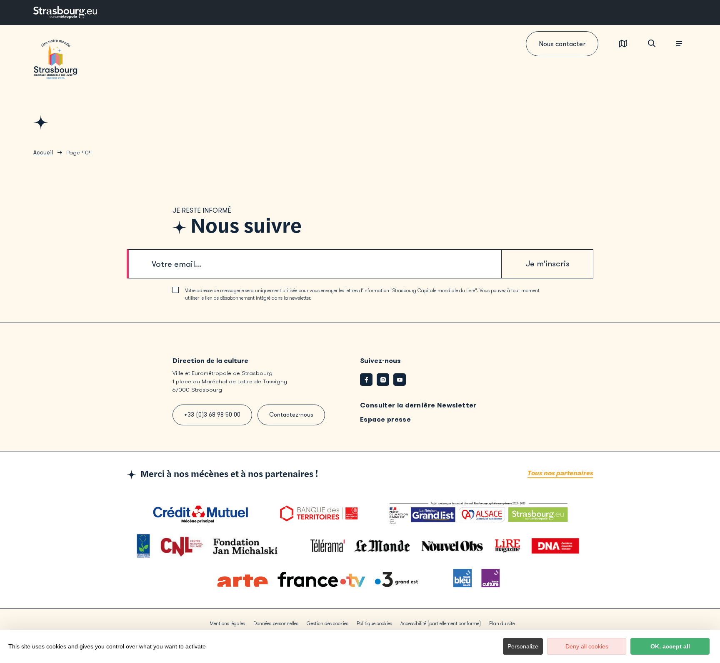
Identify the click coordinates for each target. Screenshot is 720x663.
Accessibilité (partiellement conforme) (440, 623)
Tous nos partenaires (560, 473)
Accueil (43, 152)
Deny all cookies (586, 646)
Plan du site (502, 623)
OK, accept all (670, 646)
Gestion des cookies (327, 623)
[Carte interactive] (623, 44)
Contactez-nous (291, 415)
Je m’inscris (547, 263)
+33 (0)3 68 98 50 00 (212, 415)
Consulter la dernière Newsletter (418, 405)
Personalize (523, 646)
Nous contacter (562, 44)
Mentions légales (227, 623)
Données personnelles (275, 623)
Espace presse (385, 419)
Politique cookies (374, 623)
